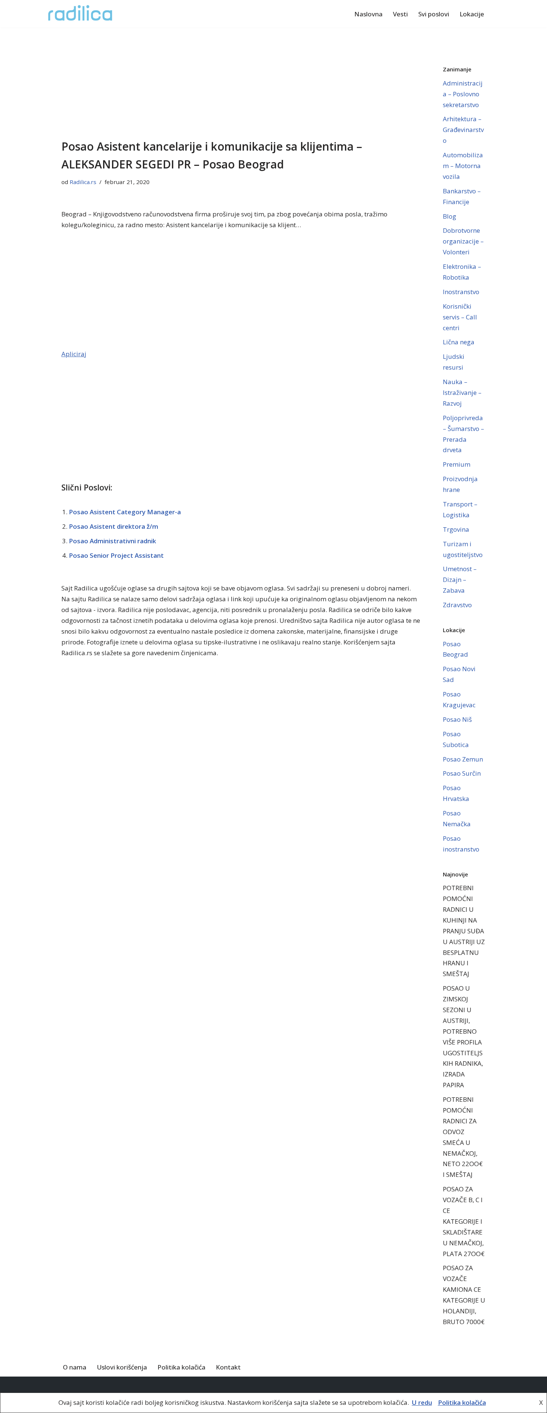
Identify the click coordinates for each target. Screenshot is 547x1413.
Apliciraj (73, 354)
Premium (456, 464)
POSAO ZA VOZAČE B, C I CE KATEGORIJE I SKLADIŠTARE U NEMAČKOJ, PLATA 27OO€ (463, 1221)
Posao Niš (457, 719)
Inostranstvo (461, 291)
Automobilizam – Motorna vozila (463, 166)
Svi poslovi (433, 14)
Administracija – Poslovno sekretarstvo (463, 94)
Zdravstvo (457, 605)
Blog (449, 216)
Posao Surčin (462, 773)
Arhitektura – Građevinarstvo (463, 130)
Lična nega (458, 342)
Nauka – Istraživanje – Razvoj (462, 392)
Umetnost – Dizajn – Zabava (460, 579)
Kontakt (228, 1367)
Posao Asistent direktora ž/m (113, 526)
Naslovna (368, 14)
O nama (74, 1367)
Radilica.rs (83, 182)
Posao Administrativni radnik (112, 541)
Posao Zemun (463, 759)
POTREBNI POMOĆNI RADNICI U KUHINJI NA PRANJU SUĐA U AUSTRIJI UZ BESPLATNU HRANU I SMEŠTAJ (464, 930)
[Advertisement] (240, 82)
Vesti (400, 14)
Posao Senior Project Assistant (116, 555)
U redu (422, 1402)
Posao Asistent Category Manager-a (125, 512)
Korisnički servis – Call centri (460, 317)
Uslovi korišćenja (122, 1367)
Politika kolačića (181, 1367)
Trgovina (456, 529)
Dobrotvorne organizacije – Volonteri (463, 241)
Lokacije (472, 14)
